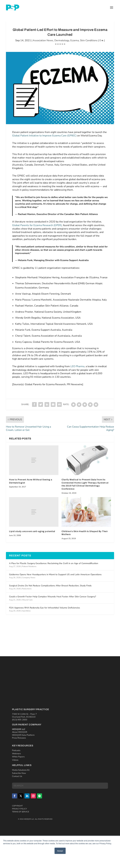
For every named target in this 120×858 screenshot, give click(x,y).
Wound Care (27, 600)
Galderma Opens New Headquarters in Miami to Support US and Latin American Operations (55, 574)
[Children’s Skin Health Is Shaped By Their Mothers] (86, 512)
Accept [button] (60, 850)
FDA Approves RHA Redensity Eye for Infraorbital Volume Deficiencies (44, 607)
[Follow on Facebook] (14, 795)
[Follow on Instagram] (33, 795)
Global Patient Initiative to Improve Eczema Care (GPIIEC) (44, 135)
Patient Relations (29, 566)
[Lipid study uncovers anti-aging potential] (33, 512)
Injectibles (26, 611)
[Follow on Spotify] (39, 795)
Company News (28, 577)
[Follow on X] (20, 795)
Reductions (27, 588)
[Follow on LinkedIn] (27, 795)
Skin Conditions (89, 40)
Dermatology (61, 40)
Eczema (74, 40)
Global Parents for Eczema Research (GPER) (37, 225)
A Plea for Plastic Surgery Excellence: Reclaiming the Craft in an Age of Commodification (53, 563)
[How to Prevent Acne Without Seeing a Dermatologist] (33, 460)
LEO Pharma (77, 366)
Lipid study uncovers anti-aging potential (32, 531)
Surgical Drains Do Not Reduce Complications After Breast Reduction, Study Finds (50, 585)
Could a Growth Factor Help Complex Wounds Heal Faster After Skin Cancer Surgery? (52, 596)
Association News (43, 40)
